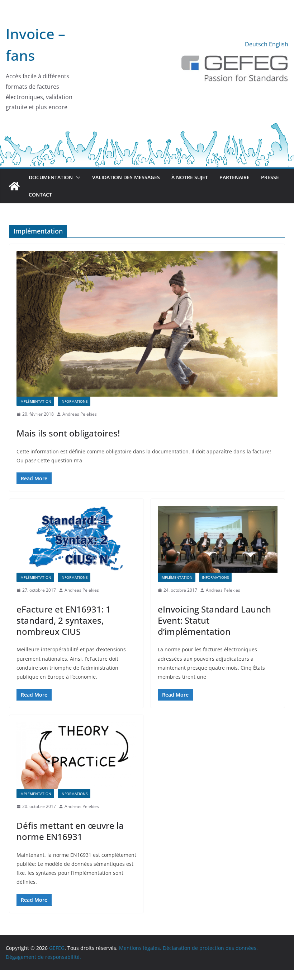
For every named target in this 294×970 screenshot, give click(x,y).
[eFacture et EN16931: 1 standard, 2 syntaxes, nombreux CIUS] (76, 539)
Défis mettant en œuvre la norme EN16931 (70, 830)
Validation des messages (126, 177)
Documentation (51, 177)
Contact (40, 194)
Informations (74, 401)
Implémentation (35, 401)
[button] (77, 177)
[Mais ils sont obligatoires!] (147, 324)
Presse (270, 177)
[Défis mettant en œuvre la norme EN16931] (76, 755)
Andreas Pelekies (79, 414)
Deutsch (256, 44)
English (278, 44)
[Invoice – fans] (147, 126)
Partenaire (234, 177)
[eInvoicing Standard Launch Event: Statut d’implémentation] (218, 539)
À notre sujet (189, 177)
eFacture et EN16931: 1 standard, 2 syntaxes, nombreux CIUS (63, 620)
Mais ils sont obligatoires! (68, 433)
